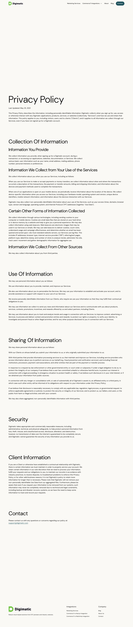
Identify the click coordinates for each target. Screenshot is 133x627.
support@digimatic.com (18, 523)
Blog (99, 611)
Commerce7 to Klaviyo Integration (76, 613)
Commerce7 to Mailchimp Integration (77, 616)
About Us (101, 613)
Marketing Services (72, 611)
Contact (100, 616)
